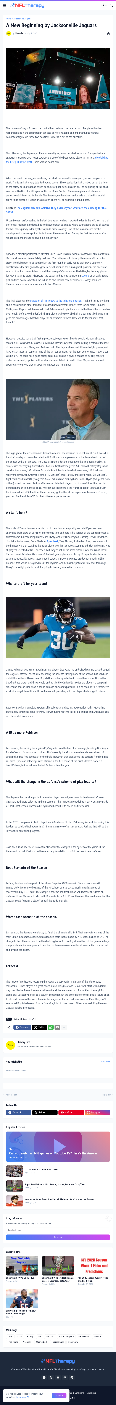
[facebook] (44, 1377)
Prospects (27, 1342)
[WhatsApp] (51, 1027)
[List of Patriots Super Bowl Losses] (14, 1171)
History (30, 1336)
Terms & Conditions (75, 1393)
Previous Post (11, 1094)
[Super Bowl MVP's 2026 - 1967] (22, 1266)
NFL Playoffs (84, 1336)
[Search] (111, 5)
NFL (33, 1019)
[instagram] (65, 1377)
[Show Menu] (4, 5)
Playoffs (97, 1336)
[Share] (107, 33)
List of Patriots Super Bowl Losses (41, 1169)
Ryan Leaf (52, 541)
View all (104, 1061)
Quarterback (41, 1342)
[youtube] (58, 1377)
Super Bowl (73, 1342)
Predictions (13, 1342)
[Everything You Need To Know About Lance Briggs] (22, 1298)
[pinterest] (72, 1377)
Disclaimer (91, 1393)
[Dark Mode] (104, 5)
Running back (58, 1342)
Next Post (107, 1094)
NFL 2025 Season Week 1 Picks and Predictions (93, 1279)
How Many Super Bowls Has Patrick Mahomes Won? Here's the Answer (59, 1199)
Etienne (85, 275)
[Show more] (64, 1027)
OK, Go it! (59, 1395)
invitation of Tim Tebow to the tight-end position (56, 300)
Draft (10, 1336)
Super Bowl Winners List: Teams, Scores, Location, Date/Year (55, 1184)
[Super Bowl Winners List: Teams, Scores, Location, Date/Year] (14, 1186)
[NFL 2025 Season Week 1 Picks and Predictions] (94, 1266)
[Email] (57, 1027)
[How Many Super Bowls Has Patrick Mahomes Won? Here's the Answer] (14, 1200)
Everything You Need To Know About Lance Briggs (20, 1312)
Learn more (21, 1397)
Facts (20, 1336)
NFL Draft (50, 1336)
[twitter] (51, 1377)
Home (8, 19)
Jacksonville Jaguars (22, 19)
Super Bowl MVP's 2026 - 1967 (21, 1277)
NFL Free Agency (66, 1336)
